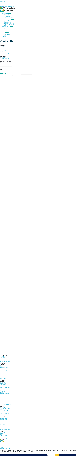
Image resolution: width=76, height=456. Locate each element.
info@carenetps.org (3, 444)
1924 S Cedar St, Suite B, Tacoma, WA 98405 (8, 50)
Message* (2, 69)
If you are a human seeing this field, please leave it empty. (10, 75)
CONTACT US (2, 1)
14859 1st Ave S (2, 401)
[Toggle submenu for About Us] (7, 32)
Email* (1, 64)
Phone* (1, 67)
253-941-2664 (2, 390)
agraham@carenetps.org (4, 58)
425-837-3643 (2, 356)
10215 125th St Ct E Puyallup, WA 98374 (3, 426)
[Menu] (2, 11)
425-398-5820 (2, 372)
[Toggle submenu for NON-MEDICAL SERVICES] (12, 19)
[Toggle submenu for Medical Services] (9, 13)
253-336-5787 (2, 57)
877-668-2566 (2, 46)
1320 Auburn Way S (3, 418)
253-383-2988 (2, 432)
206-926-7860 (2, 365)
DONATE (1, 3)
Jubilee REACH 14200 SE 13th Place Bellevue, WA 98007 (7, 358)
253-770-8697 (2, 424)
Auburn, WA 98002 (3, 419)
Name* (1, 62)
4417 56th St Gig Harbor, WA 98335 (4, 367)
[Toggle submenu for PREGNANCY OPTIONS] (11, 26)
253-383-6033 (2, 51)
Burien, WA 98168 (3, 402)
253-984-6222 (2, 407)
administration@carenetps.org (5, 53)
